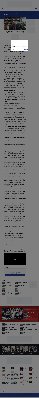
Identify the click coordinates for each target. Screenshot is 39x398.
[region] (19, 45)
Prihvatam (26, 49)
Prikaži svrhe (14, 49)
